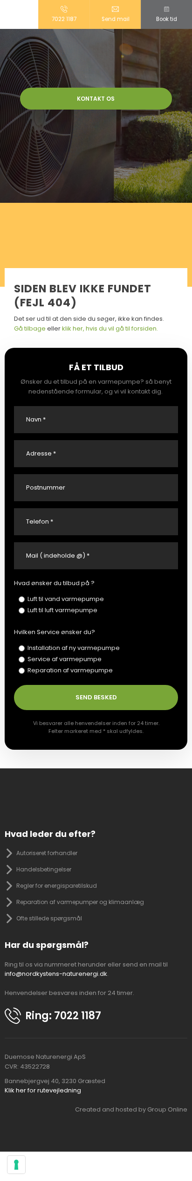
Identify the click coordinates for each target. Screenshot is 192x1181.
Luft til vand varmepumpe (65, 598)
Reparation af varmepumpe (70, 670)
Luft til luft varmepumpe (62, 610)
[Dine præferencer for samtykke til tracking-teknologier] (16, 1165)
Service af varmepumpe (64, 659)
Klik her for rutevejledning (43, 1090)
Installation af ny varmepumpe (73, 647)
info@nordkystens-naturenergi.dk (56, 973)
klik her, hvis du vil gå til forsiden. (110, 328)
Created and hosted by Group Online (131, 1109)
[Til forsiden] (96, 58)
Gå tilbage (30, 328)
